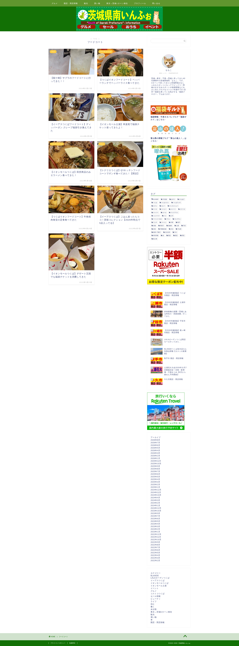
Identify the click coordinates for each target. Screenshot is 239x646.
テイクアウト (174, 212)
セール (164, 212)
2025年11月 (156, 461)
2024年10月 (156, 495)
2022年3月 (155, 558)
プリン (168, 219)
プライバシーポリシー (58, 643)
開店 (176, 235)
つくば (155, 202)
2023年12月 (156, 508)
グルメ (55, 3)
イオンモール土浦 (159, 586)
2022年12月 (156, 534)
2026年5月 (155, 448)
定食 (154, 229)
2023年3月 (155, 526)
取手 (179, 222)
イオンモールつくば (160, 583)
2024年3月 (155, 500)
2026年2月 (155, 456)
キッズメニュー (173, 206)
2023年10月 (156, 511)
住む (153, 604)
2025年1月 (155, 487)
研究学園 (155, 235)
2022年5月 (155, 553)
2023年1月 (155, 532)
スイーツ (173, 209)
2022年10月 (156, 539)
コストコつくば (158, 593)
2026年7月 (155, 443)
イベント (155, 588)
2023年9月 (155, 513)
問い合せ (156, 3)
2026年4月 (155, 450)
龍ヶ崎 (155, 239)
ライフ (154, 601)
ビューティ (156, 599)
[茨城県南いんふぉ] (119, 30)
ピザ (172, 215)
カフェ (155, 206)
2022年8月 (155, 545)
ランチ (155, 222)
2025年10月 (156, 463)
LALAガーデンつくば (160, 578)
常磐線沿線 (163, 229)
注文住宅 (167, 232)
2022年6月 (155, 550)
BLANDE (155, 199)
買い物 (97, 3)
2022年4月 (155, 555)
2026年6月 (155, 445)
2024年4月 (155, 498)
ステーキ (182, 209)
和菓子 (162, 225)
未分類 (154, 609)
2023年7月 (155, 516)
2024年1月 (155, 505)
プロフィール (140, 3)
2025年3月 (155, 482)
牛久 (175, 232)
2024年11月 (156, 492)
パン (165, 215)
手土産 (179, 229)
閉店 (169, 235)
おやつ (173, 199)
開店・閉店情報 (71, 3)
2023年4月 (155, 524)
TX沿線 (165, 199)
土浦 (177, 225)
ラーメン (163, 222)
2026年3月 (155, 453)
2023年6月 (155, 518)
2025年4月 (155, 479)
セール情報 (156, 596)
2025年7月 (155, 471)
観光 (86, 3)
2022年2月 (155, 560)
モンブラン (177, 219)
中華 (172, 222)
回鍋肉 (170, 225)
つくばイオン (165, 202)
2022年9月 (155, 542)
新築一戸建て (157, 232)
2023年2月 (155, 529)
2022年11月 (156, 537)
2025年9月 (155, 466)
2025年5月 (155, 477)
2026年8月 (155, 440)
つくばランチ (177, 202)
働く (153, 607)
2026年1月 (155, 458)
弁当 (172, 229)
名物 (154, 225)
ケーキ (155, 209)
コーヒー (163, 209)
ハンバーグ (156, 215)
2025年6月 (155, 474)
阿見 (183, 235)
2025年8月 (155, 469)
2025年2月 (155, 484)
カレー (163, 206)
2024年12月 (156, 490)
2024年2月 (155, 503)
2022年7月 (155, 547)
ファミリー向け (157, 219)
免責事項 (72, 643)
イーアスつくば (158, 580)
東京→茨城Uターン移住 (117, 3)
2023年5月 (155, 521)
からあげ (181, 199)
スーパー (155, 212)
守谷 (184, 225)
